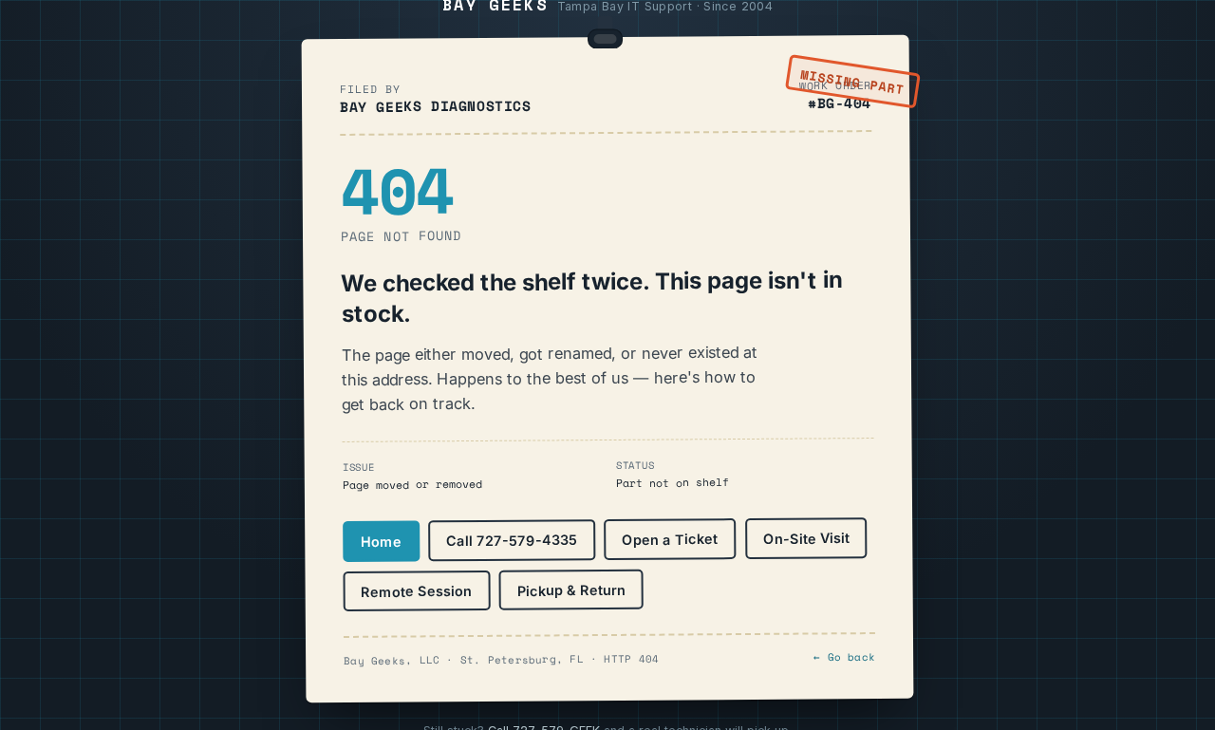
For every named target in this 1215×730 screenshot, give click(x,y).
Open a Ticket (670, 540)
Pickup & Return (571, 590)
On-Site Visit (806, 539)
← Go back (844, 656)
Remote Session (416, 591)
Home (381, 541)
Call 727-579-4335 (511, 541)
